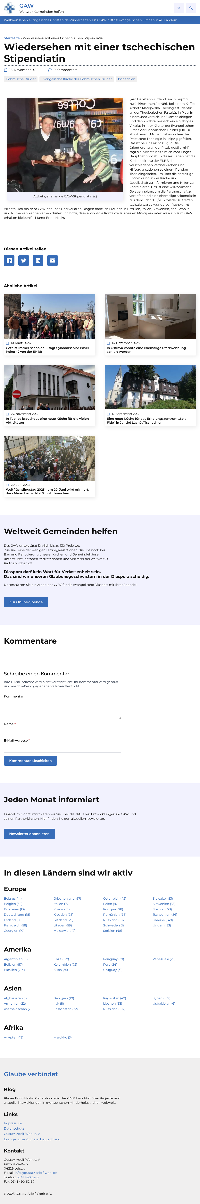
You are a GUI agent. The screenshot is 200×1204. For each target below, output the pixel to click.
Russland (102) (114, 920)
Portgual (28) (113, 909)
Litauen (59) (63, 925)
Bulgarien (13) (14, 909)
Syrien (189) (161, 998)
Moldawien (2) (64, 931)
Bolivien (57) (13, 964)
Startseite (12, 38)
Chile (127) (61, 959)
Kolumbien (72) (65, 964)
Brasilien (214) (14, 970)
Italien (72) (62, 904)
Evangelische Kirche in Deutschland (32, 1139)
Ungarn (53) (162, 925)
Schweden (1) (113, 925)
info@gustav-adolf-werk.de (36, 1173)
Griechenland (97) (67, 898)
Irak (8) (59, 1003)
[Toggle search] (191, 8)
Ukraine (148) (163, 920)
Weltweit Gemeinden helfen (41, 12)
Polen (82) (111, 904)
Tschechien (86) (165, 914)
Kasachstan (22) (66, 1009)
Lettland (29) (63, 920)
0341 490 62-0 (28, 1177)
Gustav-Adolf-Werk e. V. (22, 1134)
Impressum (13, 1123)
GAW (26, 5)
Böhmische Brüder (21, 79)
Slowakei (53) (163, 898)
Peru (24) (110, 964)
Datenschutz (14, 1128)
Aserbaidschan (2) (17, 1009)
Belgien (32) (13, 904)
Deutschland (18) (17, 914)
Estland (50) (13, 920)
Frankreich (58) (15, 925)
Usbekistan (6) (164, 1003)
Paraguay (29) (113, 959)
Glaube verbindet (31, 1074)
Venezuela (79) (164, 959)
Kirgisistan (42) (114, 998)
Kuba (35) (61, 970)
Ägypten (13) (13, 1037)
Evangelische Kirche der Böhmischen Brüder (76, 79)
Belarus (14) (13, 898)
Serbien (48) (112, 931)
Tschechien (126, 79)
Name (10, 723)
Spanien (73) (162, 909)
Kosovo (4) (62, 909)
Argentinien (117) (16, 959)
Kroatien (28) (63, 914)
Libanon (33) (112, 1003)
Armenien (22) (15, 1003)
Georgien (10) (14, 931)
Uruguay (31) (112, 970)
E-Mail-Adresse (17, 740)
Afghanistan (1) (15, 998)
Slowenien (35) (164, 904)
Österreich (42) (114, 898)
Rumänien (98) (114, 914)
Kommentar (14, 696)
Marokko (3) (63, 1037)
